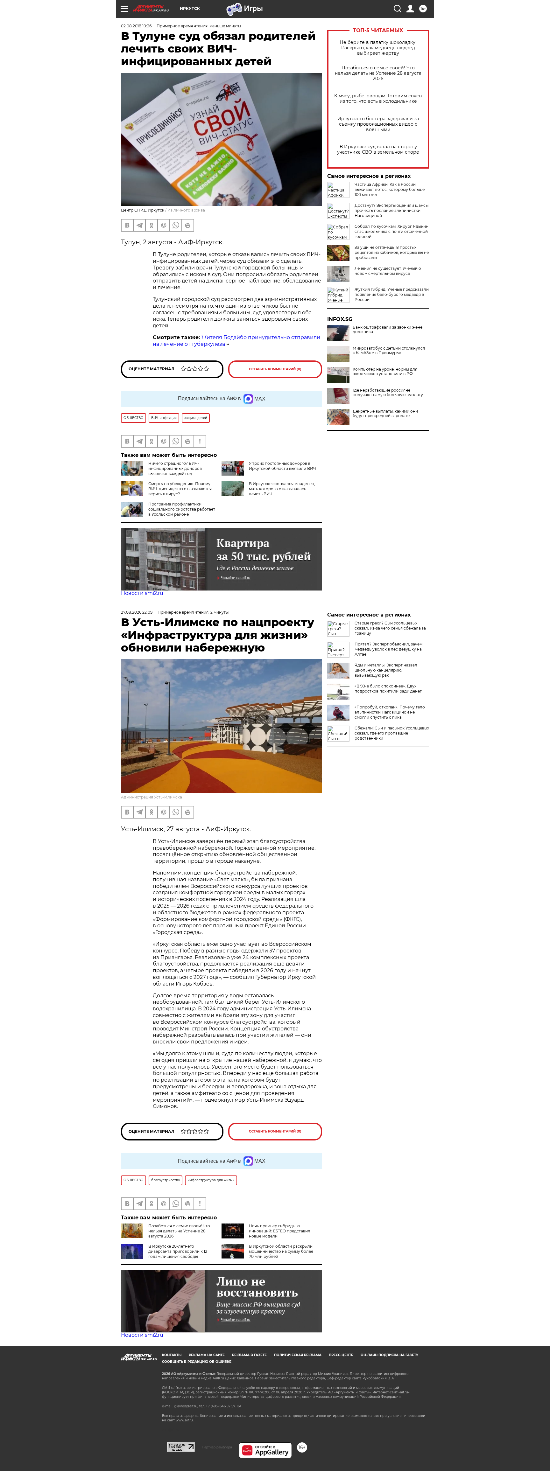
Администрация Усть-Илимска (151, 797)
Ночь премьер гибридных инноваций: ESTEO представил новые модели (279, 1231)
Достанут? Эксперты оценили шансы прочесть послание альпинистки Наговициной (391, 210)
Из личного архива (186, 210)
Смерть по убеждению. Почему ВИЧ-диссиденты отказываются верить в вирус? (180, 488)
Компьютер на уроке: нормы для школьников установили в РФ (385, 371)
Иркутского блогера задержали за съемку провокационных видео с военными (378, 124)
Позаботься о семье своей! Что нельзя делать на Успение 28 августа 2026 (378, 73)
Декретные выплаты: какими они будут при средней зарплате (385, 413)
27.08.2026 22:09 (136, 612)
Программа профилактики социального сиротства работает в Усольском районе (181, 509)
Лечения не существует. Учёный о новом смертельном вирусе (388, 271)
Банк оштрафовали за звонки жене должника (387, 329)
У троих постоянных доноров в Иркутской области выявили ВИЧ (282, 466)
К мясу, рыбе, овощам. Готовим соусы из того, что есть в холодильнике (378, 98)
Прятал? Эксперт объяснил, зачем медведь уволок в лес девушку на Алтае (388, 649)
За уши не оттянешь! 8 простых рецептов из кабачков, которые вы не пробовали (392, 252)
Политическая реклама (297, 1355)
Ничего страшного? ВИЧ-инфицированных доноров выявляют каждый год (175, 468)
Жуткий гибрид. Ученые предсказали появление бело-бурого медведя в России (392, 294)
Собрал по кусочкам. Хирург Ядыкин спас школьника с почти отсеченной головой (391, 231)
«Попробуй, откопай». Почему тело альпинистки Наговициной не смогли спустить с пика (390, 712)
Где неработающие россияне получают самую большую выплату (388, 392)
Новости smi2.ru (142, 593)
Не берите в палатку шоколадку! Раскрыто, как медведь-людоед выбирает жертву (378, 48)
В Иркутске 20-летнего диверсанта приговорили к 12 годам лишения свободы (177, 1251)
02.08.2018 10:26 (136, 26)
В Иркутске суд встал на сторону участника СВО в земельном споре (378, 149)
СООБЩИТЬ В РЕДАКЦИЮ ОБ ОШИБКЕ (196, 1362)
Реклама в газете (249, 1355)
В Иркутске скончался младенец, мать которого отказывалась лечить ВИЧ (282, 488)
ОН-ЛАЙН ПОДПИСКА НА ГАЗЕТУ (389, 1355)
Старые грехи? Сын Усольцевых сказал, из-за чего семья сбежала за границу (390, 628)
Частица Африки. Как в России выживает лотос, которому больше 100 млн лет (390, 189)
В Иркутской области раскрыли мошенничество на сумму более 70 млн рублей (281, 1251)
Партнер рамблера (217, 1447)
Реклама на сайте (207, 1355)
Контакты (171, 1355)
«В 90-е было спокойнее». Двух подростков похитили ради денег (388, 689)
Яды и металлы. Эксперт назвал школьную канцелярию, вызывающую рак (386, 670)
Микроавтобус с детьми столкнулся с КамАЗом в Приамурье (389, 350)
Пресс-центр (341, 1355)
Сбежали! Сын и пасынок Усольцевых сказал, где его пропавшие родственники (392, 733)
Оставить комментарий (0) (275, 369)
